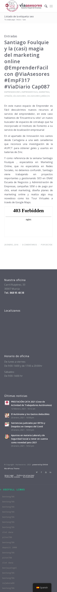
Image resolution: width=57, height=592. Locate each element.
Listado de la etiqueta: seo (19, 16)
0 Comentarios (29, 244)
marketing (44, 92)
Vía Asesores (19, 96)
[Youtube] (46, 472)
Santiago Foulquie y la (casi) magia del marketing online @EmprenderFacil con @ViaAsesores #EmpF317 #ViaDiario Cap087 (27, 64)
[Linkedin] (50, 472)
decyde (48, 244)
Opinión (8, 96)
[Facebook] (41, 472)
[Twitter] (37, 472)
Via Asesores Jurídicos (38, 96)
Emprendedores (12, 92)
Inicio (18, 19)
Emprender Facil (30, 92)
